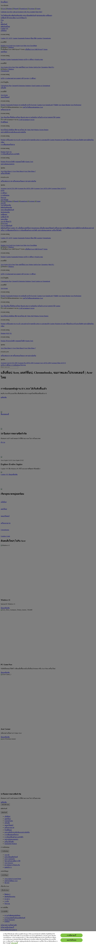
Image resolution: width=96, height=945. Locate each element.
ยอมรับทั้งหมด (71, 940)
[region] (48, 938)
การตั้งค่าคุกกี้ (71, 935)
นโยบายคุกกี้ (14, 943)
